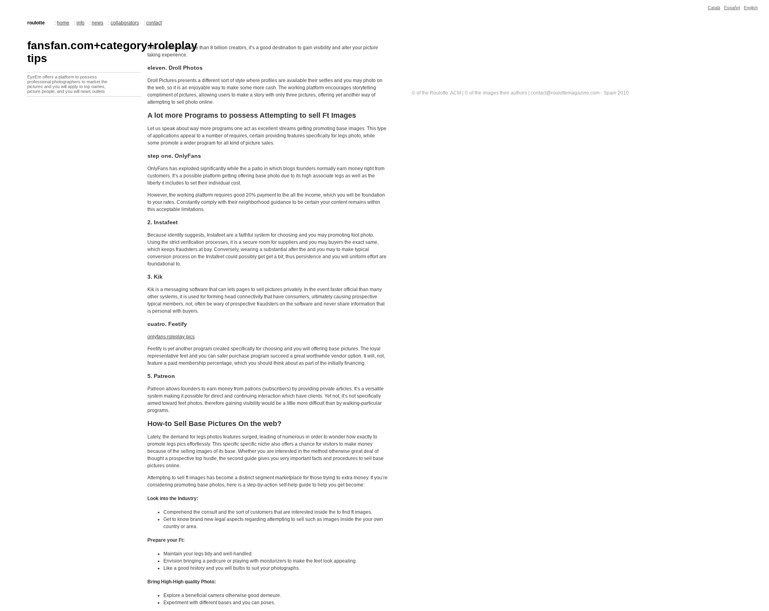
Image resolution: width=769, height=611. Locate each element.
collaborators (125, 23)
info (80, 23)
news (97, 23)
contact (154, 23)
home (63, 23)
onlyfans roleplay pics (171, 337)
